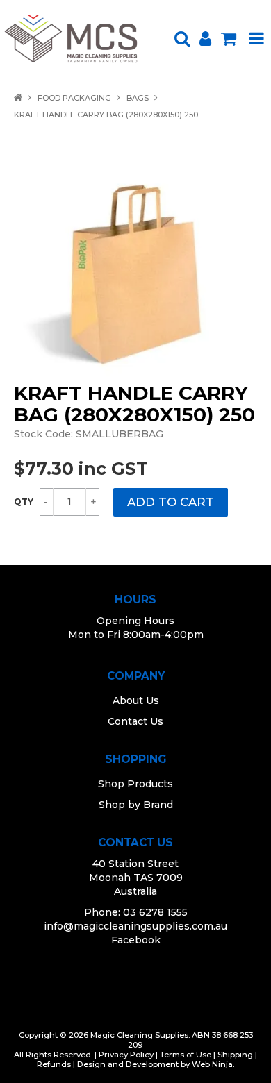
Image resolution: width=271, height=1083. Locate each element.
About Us (136, 700)
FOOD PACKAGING (74, 98)
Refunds (54, 1064)
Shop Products (135, 784)
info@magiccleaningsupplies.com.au (135, 926)
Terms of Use (185, 1054)
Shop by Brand (136, 804)
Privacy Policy (126, 1054)
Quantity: (23, 502)
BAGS (137, 98)
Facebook (136, 940)
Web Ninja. (213, 1064)
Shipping (235, 1054)
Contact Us (135, 721)
